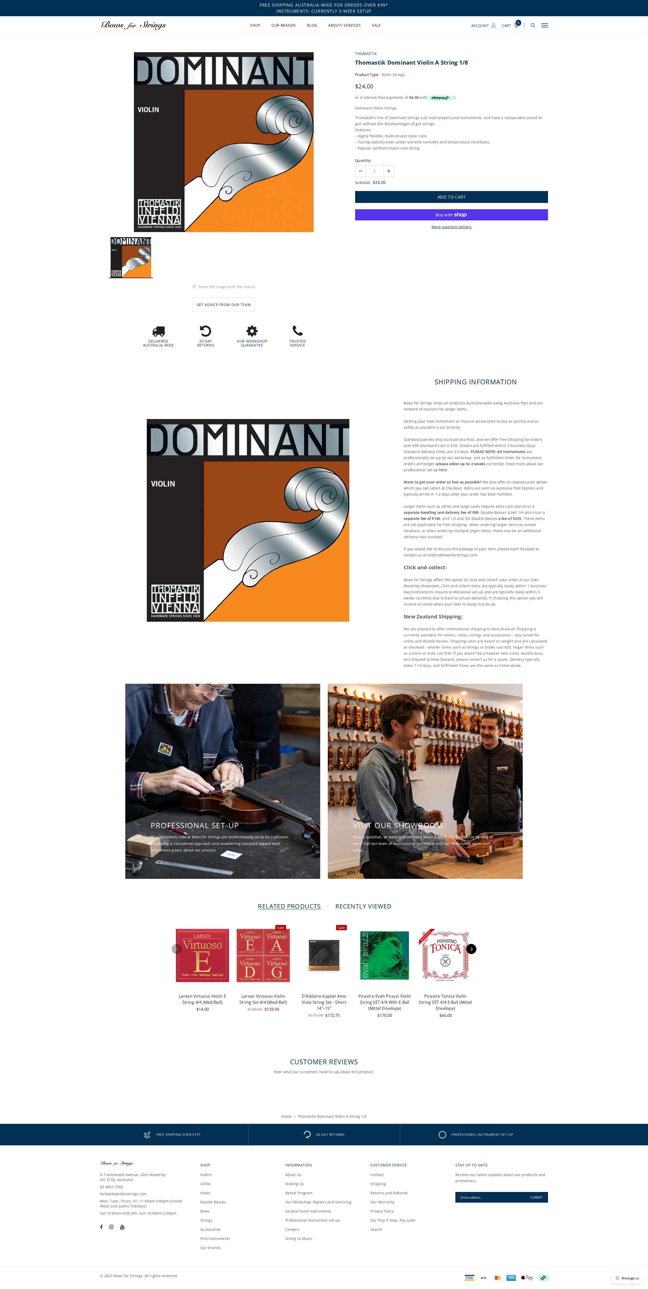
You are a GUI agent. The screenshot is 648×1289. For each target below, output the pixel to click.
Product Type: (367, 74)
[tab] (288, 906)
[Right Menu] (544, 25)
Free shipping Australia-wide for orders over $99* (324, 5)
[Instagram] (111, 1227)
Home (286, 1116)
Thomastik (366, 53)
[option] (224, 142)
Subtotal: (363, 182)
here (443, 469)
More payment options (452, 226)
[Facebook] (101, 1227)
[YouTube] (122, 1227)
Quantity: (363, 160)
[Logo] (139, 25)
